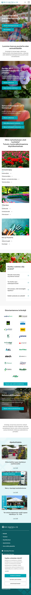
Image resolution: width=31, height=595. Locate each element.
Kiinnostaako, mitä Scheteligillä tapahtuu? (17, 289)
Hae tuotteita (7, 29)
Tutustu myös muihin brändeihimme (14, 384)
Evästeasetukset (15, 583)
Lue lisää (7, 571)
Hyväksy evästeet (15, 575)
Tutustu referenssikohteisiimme (12, 408)
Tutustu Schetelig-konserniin (11, 25)
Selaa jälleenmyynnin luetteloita (12, 123)
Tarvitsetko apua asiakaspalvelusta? (13, 282)
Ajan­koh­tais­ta (15, 442)
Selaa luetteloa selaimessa (11, 88)
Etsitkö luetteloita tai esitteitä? (16, 296)
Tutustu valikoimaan (9, 82)
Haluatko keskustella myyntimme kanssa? (14, 275)
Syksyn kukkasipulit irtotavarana (12, 127)
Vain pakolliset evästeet (15, 579)
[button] (25, 2)
